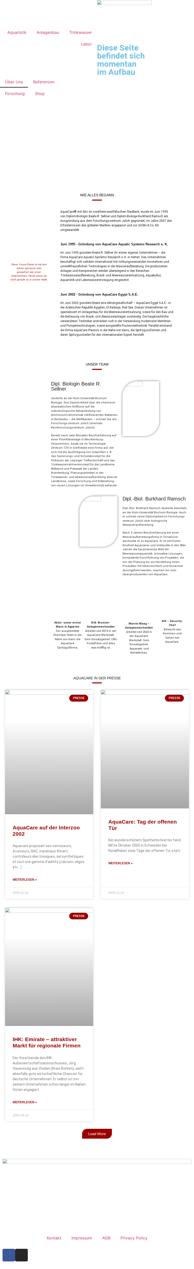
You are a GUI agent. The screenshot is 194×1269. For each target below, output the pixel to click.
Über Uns (14, 81)
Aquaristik (17, 32)
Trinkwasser (80, 32)
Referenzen (44, 81)
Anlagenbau (48, 32)
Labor (86, 43)
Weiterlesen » (25, 879)
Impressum (81, 1237)
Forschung (15, 93)
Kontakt (54, 1237)
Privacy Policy (134, 1237)
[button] (97, 1134)
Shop (40, 93)
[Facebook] (9, 1255)
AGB (106, 1237)
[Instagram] (21, 1255)
